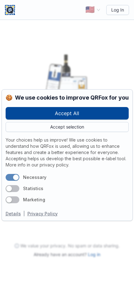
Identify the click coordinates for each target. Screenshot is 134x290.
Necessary (34, 177)
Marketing (34, 199)
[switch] (12, 177)
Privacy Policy (42, 213)
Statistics (33, 188)
